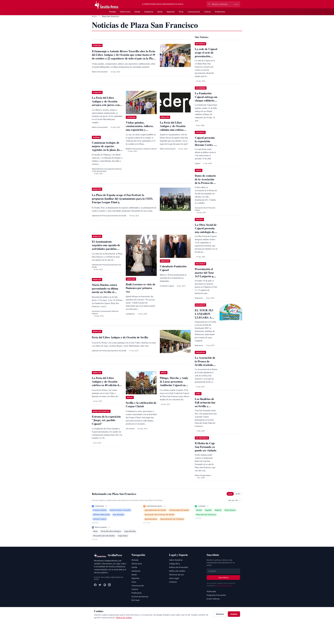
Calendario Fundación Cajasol (173, 268)
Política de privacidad (224, 586)
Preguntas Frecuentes (216, 595)
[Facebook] (95, 585)
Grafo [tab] (237, 494)
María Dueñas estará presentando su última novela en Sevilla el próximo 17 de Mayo (105, 290)
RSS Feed (135, 600)
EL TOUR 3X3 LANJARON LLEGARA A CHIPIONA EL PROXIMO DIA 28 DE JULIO (204, 319)
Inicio (94, 16)
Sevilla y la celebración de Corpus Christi (141, 404)
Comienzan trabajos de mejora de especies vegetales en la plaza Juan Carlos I (107, 148)
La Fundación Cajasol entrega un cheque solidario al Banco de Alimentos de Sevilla (206, 102)
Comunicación (194, 11)
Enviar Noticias (213, 598)
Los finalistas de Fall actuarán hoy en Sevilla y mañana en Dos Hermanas (205, 406)
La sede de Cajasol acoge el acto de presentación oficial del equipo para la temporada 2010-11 (206, 58)
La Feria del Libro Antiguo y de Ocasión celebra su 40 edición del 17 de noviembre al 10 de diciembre (106, 385)
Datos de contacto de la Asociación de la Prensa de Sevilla (205, 181)
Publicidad (211, 591)
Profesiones (220, 11)
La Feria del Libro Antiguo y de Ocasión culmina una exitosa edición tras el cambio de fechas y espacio (174, 129)
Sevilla (137, 11)
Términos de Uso (176, 574)
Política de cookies (124, 617)
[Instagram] (104, 585)
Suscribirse (223, 577)
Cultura (207, 11)
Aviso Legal (174, 578)
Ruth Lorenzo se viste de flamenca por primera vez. (140, 288)
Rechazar (220, 614)
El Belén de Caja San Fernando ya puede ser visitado (205, 446)
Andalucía (148, 11)
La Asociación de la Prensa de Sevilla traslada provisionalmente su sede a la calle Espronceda (205, 366)
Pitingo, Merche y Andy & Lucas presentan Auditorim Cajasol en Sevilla (174, 383)
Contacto (173, 582)
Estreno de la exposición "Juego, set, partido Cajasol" (106, 420)
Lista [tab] (230, 494)
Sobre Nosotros (176, 560)
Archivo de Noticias (140, 596)
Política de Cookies (177, 571)
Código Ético (174, 563)
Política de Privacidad (178, 567)
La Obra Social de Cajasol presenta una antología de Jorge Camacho (205, 230)
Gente (159, 11)
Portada (112, 11)
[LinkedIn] (109, 585)
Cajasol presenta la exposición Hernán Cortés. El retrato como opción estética (206, 144)
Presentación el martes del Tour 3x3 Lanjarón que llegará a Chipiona (206, 274)
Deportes (171, 11)
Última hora (125, 11)
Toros (181, 11)
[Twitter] (100, 585)
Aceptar (233, 614)
